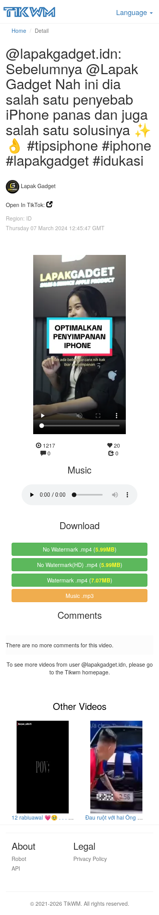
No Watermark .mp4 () (80, 549)
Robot (19, 858)
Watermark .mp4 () (79, 580)
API (16, 868)
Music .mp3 (80, 595)
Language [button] (132, 12)
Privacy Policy (90, 858)
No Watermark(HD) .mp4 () (79, 565)
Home (19, 30)
